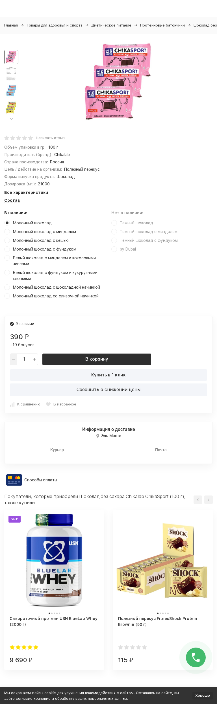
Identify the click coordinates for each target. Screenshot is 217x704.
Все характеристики (26, 192)
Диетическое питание (111, 25)
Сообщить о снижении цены (108, 389)
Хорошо (202, 695)
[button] (11, 118)
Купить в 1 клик (108, 375)
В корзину (96, 359)
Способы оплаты (40, 480)
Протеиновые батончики (162, 25)
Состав (12, 200)
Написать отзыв (50, 138)
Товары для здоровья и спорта (55, 25)
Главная (11, 25)
